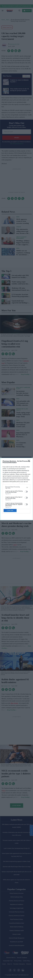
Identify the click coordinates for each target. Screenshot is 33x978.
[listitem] (16, 487)
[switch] (26, 492)
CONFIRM (10, 510)
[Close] (29, 461)
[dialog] (16, 489)
